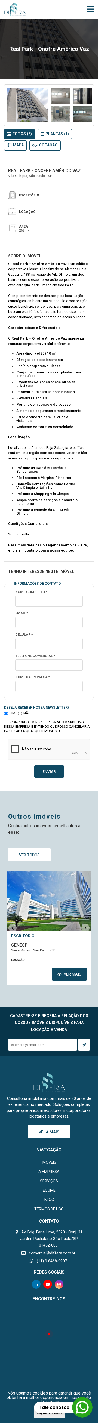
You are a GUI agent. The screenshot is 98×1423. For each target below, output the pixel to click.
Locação (18, 960)
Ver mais (72, 974)
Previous (12, 928)
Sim (12, 713)
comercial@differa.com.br (52, 1253)
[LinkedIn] (36, 1284)
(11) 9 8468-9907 (52, 1261)
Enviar (49, 772)
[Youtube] (47, 1284)
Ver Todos (29, 855)
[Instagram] (59, 1284)
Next (85, 928)
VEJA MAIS (49, 1132)
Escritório (23, 936)
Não (27, 713)
